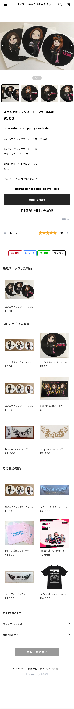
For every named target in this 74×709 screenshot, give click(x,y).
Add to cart (37, 199)
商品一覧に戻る (37, 652)
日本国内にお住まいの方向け (37, 210)
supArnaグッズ (12, 634)
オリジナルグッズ (12, 623)
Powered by (33, 674)
